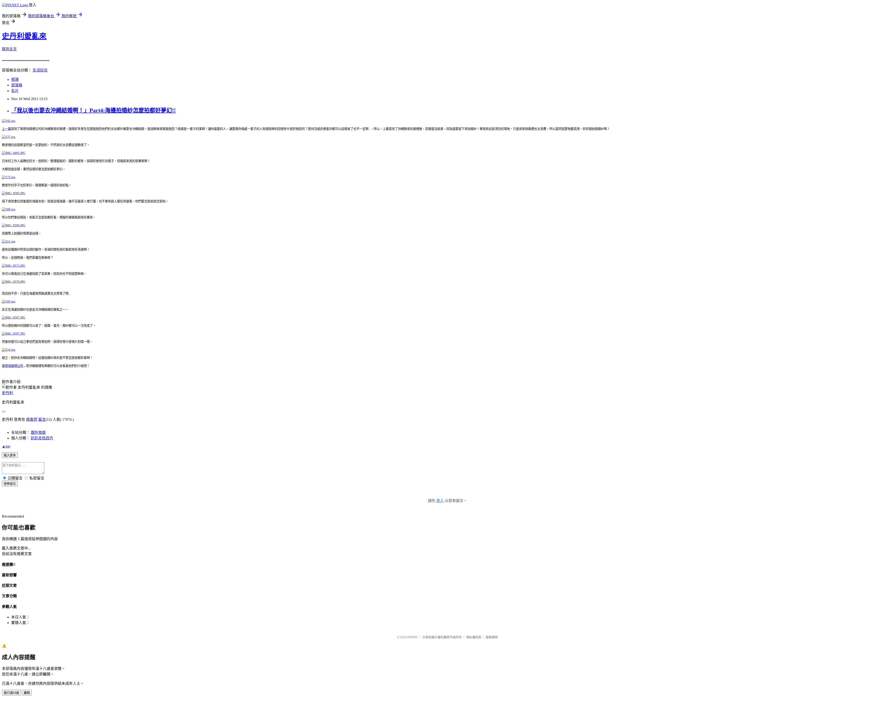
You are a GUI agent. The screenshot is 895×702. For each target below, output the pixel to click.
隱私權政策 (473, 637)
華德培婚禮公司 (12, 366)
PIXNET (412, 637)
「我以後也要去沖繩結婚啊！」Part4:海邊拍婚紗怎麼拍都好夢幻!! (93, 110)
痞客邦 (31, 419)
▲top (6, 446)
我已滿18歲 (11, 693)
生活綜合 (40, 70)
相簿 (15, 79)
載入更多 (10, 455)
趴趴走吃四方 (42, 438)
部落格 (16, 85)
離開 (27, 693)
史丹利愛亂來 (24, 36)
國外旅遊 (38, 432)
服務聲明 (492, 637)
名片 (15, 91)
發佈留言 (10, 483)
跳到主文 (9, 49)
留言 (42, 419)
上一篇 (6, 129)
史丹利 (7, 393)
